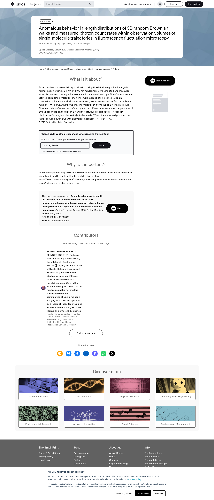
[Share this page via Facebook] (77, 353)
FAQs (77, 460)
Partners (113, 467)
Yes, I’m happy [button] (143, 493)
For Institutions (153, 460)
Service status (81, 453)
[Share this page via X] (112, 353)
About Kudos (116, 453)
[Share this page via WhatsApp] (103, 353)
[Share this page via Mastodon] (94, 353)
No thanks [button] (159, 493)
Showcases (52, 69)
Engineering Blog (118, 463)
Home (41, 69)
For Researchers (153, 453)
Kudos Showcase (154, 467)
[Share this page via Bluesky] (68, 353)
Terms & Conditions (49, 453)
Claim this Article (86, 333)
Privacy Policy (46, 456)
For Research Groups (156, 463)
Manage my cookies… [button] (124, 493)
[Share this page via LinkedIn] (86, 353)
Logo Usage (45, 460)
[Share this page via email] (59, 353)
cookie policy (134, 479)
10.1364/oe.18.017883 (53, 53)
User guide (79, 456)
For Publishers (152, 456)
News (112, 456)
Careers (113, 460)
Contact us (80, 463)
